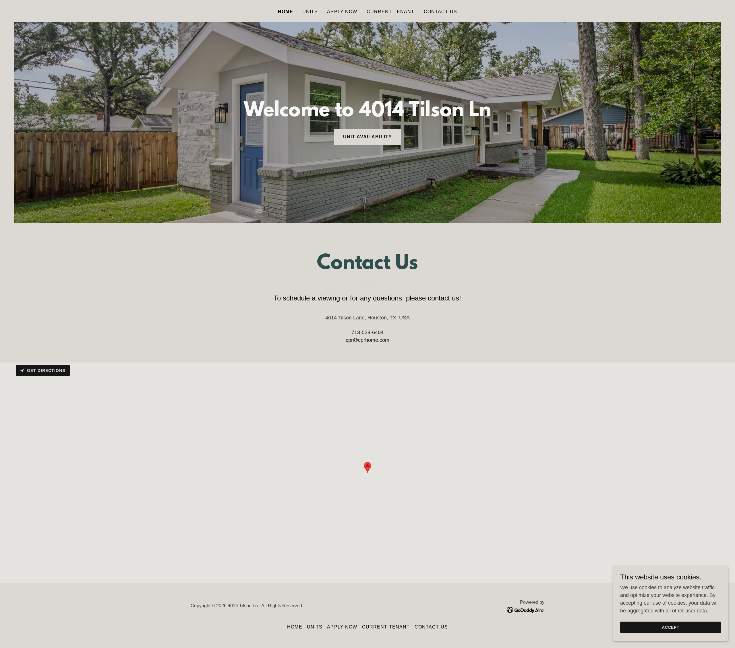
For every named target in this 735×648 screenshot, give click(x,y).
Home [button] (294, 626)
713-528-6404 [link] (367, 332)
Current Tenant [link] (391, 11)
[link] (525, 610)
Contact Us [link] (440, 11)
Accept (671, 627)
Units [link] (310, 11)
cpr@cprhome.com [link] (367, 340)
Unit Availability (367, 136)
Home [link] (285, 11)
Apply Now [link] (342, 11)
